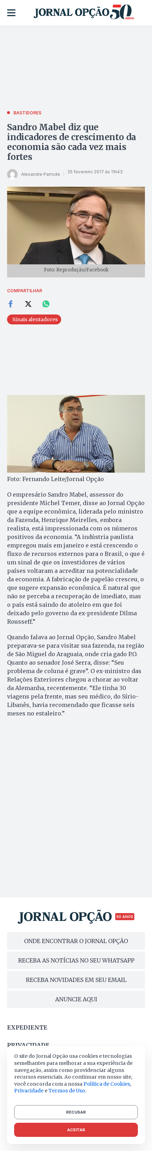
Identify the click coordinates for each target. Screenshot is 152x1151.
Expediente (27, 1027)
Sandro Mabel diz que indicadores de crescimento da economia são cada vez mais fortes (71, 142)
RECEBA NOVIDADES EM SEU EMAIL (76, 979)
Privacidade (28, 1045)
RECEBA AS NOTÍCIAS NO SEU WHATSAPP (76, 960)
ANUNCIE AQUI (76, 999)
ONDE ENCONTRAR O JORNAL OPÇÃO (76, 941)
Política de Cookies (106, 1084)
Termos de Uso (66, 1090)
